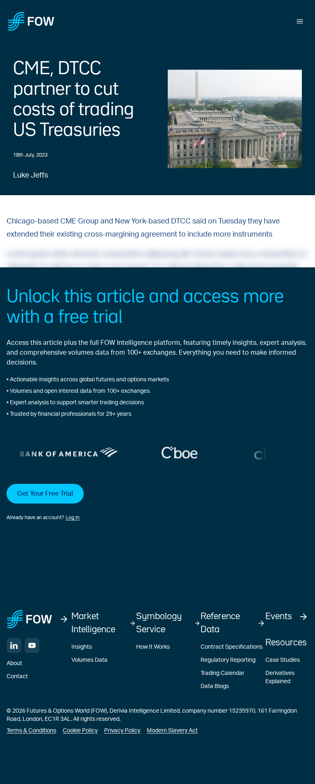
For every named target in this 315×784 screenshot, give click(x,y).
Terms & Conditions (31, 731)
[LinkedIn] (14, 645)
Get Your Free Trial (45, 493)
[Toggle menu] (300, 21)
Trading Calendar (222, 673)
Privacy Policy (122, 731)
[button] (157, 503)
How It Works (153, 647)
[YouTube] (32, 645)
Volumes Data (89, 660)
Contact (17, 676)
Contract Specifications (231, 647)
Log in (73, 517)
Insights (81, 647)
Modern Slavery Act (172, 731)
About (14, 663)
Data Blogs (215, 686)
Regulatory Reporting (228, 660)
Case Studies (282, 660)
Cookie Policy (80, 731)
